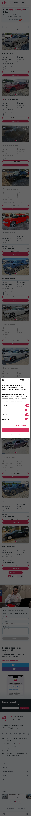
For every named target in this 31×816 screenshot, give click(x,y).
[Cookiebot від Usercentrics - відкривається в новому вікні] (19, 380)
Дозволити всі (15, 430)
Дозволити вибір (15, 434)
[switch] (27, 410)
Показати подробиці (20, 425)
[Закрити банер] (28, 379)
